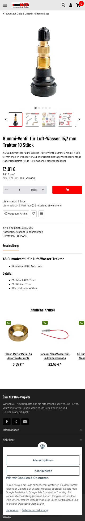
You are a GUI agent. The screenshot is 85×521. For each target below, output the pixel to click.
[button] (64, 5)
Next (79, 119)
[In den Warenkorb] (67, 190)
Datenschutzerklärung (35, 510)
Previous (6, 119)
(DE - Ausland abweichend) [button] (47, 205)
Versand (30, 177)
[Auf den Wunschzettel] (34, 213)
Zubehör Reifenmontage (29, 231)
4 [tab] (46, 108)
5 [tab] (50, 108)
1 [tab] (35, 108)
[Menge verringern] (7, 190)
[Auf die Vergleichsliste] (41, 213)
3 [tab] (43, 108)
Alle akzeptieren (43, 460)
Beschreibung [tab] (11, 246)
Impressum (12, 510)
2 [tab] (39, 108)
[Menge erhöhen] (43, 190)
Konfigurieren (43, 471)
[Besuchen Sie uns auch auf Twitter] (16, 421)
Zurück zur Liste (14, 13)
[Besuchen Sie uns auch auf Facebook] (7, 421)
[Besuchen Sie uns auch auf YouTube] (25, 421)
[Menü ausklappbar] (5, 3)
